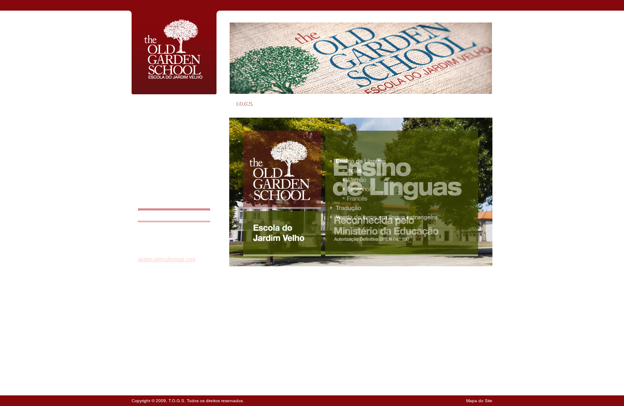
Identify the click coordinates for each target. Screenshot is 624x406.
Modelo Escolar (154, 180)
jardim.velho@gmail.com (166, 259)
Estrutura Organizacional (163, 136)
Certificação (150, 158)
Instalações (150, 147)
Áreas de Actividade (158, 125)
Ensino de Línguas (157, 169)
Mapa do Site (479, 400)
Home (144, 103)
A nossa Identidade (157, 114)
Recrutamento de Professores (169, 192)
